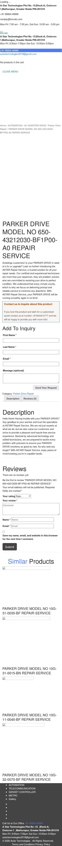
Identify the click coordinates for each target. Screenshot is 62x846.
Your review (10, 500)
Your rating (9, 496)
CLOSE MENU (10, 71)
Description (13, 398)
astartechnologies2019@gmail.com (18, 54)
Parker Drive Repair (23, 393)
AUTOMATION (10, 103)
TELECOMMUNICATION (16, 90)
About (6, 84)
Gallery (12, 799)
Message (13, 370)
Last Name (9, 347)
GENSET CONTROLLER (16, 96)
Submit (9, 547)
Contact (7, 116)
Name (6, 519)
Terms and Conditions (23, 844)
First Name (10, 335)
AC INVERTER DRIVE (35, 125)
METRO (7, 109)
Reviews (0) (30, 398)
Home (6, 77)
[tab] (13, 398)
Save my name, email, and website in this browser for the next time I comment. (30, 537)
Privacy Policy (42, 844)
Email (7, 358)
